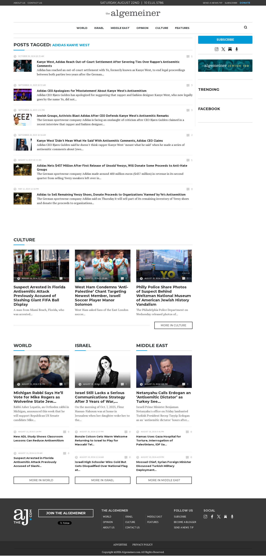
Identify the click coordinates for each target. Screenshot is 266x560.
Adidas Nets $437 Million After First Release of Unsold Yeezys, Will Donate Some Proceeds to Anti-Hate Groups (112, 167)
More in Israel (102, 480)
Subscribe (231, 2)
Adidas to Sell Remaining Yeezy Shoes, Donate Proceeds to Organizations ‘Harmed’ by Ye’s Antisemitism (111, 194)
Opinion (142, 28)
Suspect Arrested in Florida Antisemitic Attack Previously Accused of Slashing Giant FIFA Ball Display (40, 296)
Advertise (120, 544)
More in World (41, 480)
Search (245, 27)
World (82, 28)
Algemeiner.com (131, 552)
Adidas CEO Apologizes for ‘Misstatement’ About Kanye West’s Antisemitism (91, 91)
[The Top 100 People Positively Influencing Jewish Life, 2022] (225, 70)
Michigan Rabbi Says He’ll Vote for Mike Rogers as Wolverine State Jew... (38, 397)
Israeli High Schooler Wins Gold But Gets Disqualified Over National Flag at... (101, 466)
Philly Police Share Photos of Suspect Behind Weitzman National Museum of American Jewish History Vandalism (163, 296)
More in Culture (173, 325)
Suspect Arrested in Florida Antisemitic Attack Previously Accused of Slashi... (35, 462)
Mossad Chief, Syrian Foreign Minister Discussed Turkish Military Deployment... (163, 466)
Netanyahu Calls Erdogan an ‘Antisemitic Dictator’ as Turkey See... (163, 397)
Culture (161, 28)
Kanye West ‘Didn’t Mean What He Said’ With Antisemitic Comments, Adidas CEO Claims (100, 140)
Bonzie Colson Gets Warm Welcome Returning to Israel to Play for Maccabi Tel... (101, 440)
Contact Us (35, 2)
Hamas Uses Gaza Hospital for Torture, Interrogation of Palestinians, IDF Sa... (158, 440)
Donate (245, 2)
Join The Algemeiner (66, 513)
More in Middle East (164, 480)
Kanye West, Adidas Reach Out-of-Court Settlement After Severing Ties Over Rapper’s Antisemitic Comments (108, 64)
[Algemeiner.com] (133, 14)
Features (182, 28)
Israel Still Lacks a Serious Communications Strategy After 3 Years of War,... (100, 397)
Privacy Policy (142, 544)
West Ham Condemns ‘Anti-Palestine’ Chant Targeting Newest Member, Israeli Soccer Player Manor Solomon (101, 296)
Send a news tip (212, 2)
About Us (19, 2)
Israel (99, 28)
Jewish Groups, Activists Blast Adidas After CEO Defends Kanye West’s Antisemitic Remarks (103, 116)
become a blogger (185, 522)
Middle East (120, 28)
